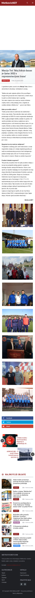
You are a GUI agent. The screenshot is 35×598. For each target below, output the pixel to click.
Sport (3, 580)
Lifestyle (6, 80)
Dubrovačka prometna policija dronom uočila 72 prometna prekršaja (22, 481)
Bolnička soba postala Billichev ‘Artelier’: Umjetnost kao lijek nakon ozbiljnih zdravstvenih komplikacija (22, 518)
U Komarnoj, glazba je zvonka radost (20, 527)
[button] (27, 3)
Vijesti (16, 487)
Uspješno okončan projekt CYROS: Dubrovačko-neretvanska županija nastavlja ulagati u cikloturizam (22, 541)
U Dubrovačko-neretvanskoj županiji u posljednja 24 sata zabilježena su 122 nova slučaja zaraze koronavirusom (22, 444)
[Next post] (32, 454)
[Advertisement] (17, 24)
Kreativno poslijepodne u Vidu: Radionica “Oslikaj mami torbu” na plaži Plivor (22, 504)
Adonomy (19, 593)
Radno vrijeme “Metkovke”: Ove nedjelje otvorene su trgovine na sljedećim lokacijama (22, 494)
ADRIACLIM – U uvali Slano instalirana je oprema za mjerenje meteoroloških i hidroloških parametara (12, 458)
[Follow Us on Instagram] (25, 584)
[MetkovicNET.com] (9, 3)
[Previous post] (2, 440)
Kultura (16, 522)
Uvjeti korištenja (24, 575)
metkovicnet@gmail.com (13, 565)
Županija (17, 545)
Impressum (23, 573)
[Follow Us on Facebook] (21, 584)
